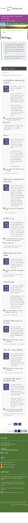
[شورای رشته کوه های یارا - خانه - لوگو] (2, 26)
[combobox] (17, 23)
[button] (14, 68)
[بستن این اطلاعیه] (26, 16)
